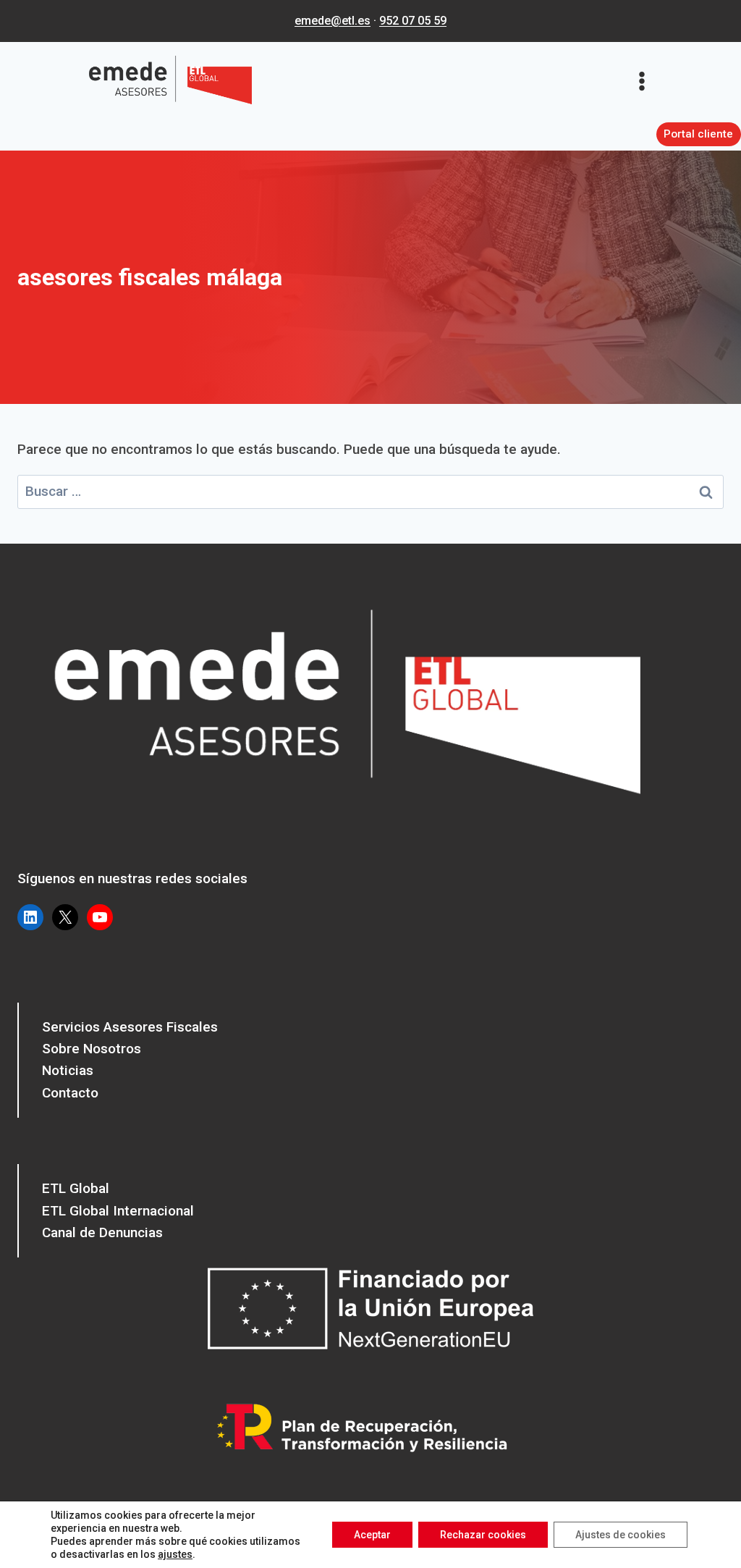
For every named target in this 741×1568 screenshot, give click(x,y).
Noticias (67, 1070)
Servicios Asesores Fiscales (130, 1027)
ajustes (175, 1554)
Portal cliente (698, 133)
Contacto (70, 1092)
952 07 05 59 (412, 21)
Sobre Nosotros (91, 1048)
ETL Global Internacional (118, 1210)
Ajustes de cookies (620, 1534)
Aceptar (372, 1534)
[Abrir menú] (646, 81)
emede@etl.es (332, 21)
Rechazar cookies (483, 1534)
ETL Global (75, 1188)
